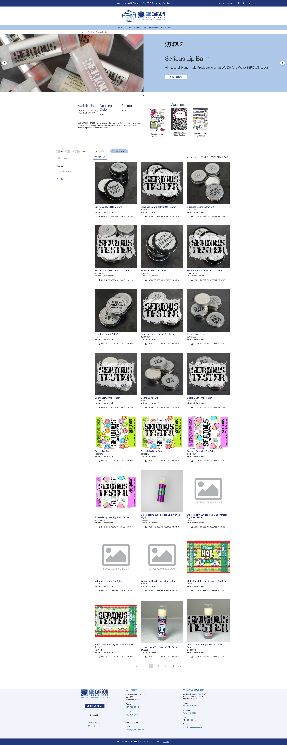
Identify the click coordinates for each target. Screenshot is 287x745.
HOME (119, 28)
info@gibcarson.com (134, 729)
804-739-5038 (132, 707)
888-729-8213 (189, 713)
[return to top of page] (283, 741)
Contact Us (94, 715)
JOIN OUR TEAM (95, 706)
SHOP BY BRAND (132, 28)
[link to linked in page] (248, 3)
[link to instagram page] (238, 3)
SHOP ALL (165, 28)
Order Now (176, 77)
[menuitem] (136, 666)
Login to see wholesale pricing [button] (117, 216)
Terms (166, 742)
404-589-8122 (189, 706)
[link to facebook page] (243, 3)
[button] (4, 63)
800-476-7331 (131, 715)
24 (191, 157)
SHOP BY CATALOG (150, 28)
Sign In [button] (230, 3)
